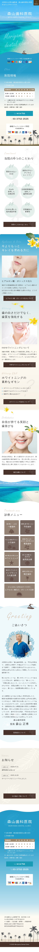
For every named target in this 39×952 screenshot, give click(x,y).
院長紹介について (19, 732)
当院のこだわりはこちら (19, 224)
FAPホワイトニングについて (19, 365)
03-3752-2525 (21, 119)
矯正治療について (19, 472)
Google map (10, 85)
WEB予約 (21, 113)
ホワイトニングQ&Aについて (19, 402)
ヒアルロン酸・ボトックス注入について (19, 298)
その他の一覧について (19, 796)
